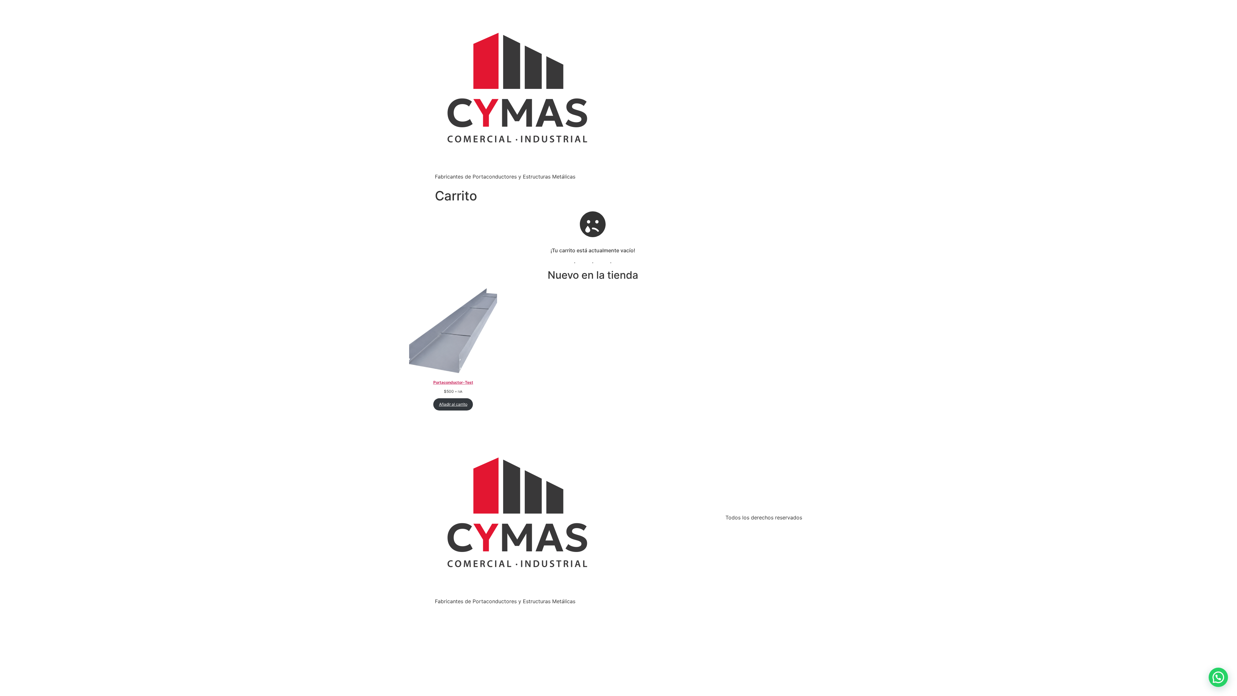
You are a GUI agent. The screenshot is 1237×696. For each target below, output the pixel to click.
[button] (1218, 677)
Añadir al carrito (453, 404)
